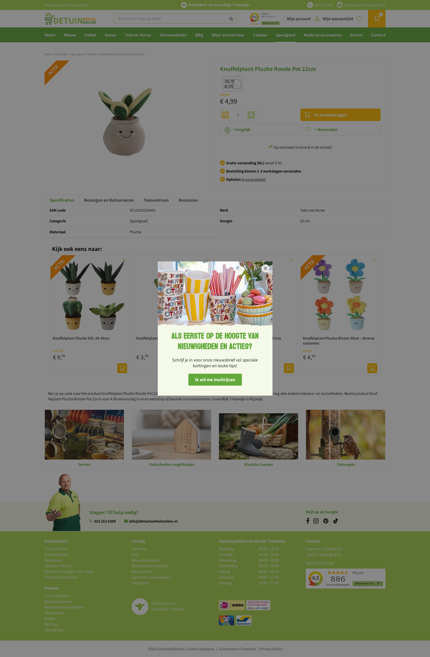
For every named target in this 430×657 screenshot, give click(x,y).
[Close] (265, 268)
